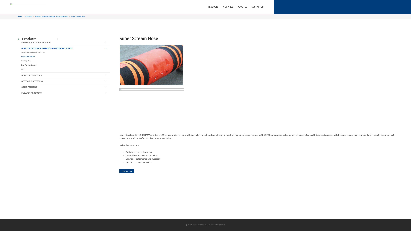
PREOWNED (228, 7)
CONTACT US (257, 7)
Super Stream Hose (78, 16)
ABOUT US (242, 7)
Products (28, 16)
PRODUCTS (213, 7)
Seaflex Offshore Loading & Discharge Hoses (51, 16)
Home (20, 16)
